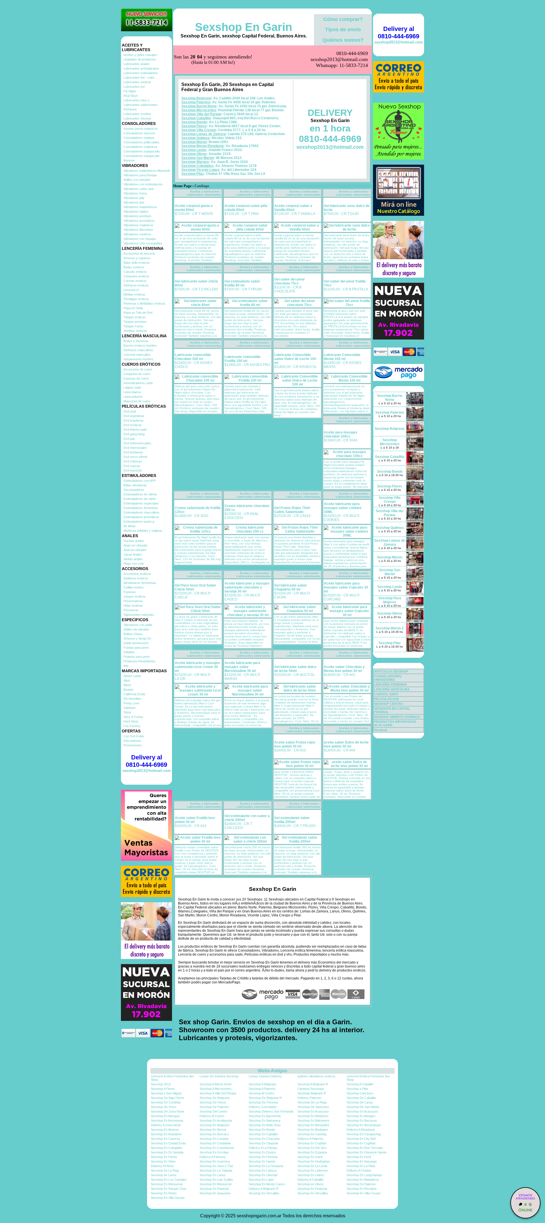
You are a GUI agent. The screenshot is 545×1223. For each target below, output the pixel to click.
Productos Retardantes (139, 661)
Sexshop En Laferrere (312, 1170)
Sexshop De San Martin (363, 1107)
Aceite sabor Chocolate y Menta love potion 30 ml (344, 669)
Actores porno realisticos (140, 128)
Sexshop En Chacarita (264, 1138)
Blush (127, 685)
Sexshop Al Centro (261, 1093)
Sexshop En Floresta (263, 1157)
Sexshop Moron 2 (390, 628)
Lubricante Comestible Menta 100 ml (342, 357)
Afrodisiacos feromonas (139, 583)
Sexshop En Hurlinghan (313, 1161)
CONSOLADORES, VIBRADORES (388, 678)
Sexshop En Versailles (264, 1193)
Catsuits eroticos (135, 271)
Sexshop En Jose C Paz (216, 1166)
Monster (129, 160)
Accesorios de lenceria (139, 253)
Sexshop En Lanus (213, 1175)
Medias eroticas (134, 294)
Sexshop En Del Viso (311, 1147)
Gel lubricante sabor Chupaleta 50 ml (290, 587)
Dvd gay (129, 438)
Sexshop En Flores (164, 1157)
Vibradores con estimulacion (142, 184)
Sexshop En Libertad (263, 1175)
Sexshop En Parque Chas (168, 1188)
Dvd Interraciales (135, 447)
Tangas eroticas (134, 317)
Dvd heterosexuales (137, 443)
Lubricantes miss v (136, 100)
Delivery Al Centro (212, 1116)
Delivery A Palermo (310, 1138)
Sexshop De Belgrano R (265, 1098)
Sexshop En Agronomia (265, 1116)
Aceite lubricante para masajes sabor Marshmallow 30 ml (242, 667)
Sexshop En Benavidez (313, 1125)
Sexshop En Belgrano (214, 1125)
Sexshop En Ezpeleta (312, 1152)
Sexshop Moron (194, 142)
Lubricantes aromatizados (141, 68)
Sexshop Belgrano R (311, 1093)
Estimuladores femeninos (140, 508)
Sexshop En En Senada (167, 1152)
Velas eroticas (133, 605)
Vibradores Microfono (138, 229)
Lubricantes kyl (133, 86)
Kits (126, 665)
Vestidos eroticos (135, 330)
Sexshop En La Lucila (312, 1166)
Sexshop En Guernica (215, 1161)
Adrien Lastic (132, 676)
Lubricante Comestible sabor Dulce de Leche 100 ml (295, 359)
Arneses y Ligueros (136, 258)
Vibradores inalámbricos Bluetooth (146, 170)
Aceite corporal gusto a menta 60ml (194, 208)
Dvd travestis (132, 470)
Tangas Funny (133, 326)
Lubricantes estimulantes (140, 73)
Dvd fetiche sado (135, 429)
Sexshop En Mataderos (363, 1179)
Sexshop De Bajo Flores (167, 1098)
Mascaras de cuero (136, 401)
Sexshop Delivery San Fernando (271, 1111)
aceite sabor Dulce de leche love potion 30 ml (346, 744)
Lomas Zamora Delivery (265, 1076)
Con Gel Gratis (133, 736)
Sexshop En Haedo (262, 1161)
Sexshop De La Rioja (311, 1102)
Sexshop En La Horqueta (266, 1166)
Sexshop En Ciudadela (215, 1143)
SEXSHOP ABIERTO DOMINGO (397, 717)
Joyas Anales (132, 554)
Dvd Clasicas (132, 461)
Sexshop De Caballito (361, 1098)
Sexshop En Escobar (214, 1152)
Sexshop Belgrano (196, 98)
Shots (127, 712)
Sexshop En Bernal (213, 1129)
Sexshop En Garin (243, 27)
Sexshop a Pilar (357, 1088)
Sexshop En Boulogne (312, 1129)
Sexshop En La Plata (361, 1166)
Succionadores (133, 489)
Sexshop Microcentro (198, 110)
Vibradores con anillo (137, 625)
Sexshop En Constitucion (217, 1147)
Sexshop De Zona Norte (167, 1111)
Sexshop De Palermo (214, 1107)
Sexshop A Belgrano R (312, 1084)
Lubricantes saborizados (140, 104)
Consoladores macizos (139, 133)
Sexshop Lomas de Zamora (203, 134)
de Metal (129, 526)
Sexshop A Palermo (262, 1088)
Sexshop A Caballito (360, 1084)
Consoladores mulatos (138, 137)
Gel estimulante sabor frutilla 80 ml (242, 283)
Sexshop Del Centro (213, 1111)
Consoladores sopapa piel (141, 156)
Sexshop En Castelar (214, 1138)
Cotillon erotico (133, 587)
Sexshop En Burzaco (214, 1134)
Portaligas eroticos (136, 299)
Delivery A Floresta (212, 1157)
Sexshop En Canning (311, 1134)
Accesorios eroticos (137, 573)
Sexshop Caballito (196, 118)
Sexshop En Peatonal (312, 1188)
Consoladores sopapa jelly (141, 151)
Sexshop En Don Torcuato (365, 1147)
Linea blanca (132, 392)
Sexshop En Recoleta (361, 1188)
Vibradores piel (133, 202)
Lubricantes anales (136, 64)
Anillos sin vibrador (136, 629)
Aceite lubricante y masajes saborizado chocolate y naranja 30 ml (247, 587)
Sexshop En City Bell (361, 1138)
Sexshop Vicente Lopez (200, 170)
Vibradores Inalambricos (140, 207)
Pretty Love (131, 703)
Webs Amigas (272, 1070)
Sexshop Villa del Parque (201, 114)
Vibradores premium (137, 216)
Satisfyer (129, 707)
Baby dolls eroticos (136, 262)
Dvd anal (129, 411)
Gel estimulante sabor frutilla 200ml (292, 820)
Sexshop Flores (194, 126)
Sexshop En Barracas (362, 1120)
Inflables (129, 652)
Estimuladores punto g (138, 521)
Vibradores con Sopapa (139, 238)
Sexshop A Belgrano (262, 1084)
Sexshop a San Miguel (166, 1093)
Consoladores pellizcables (141, 142)
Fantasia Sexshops (310, 1088)
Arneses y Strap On (137, 638)
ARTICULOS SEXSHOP (391, 671)
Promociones (132, 745)
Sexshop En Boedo (262, 1129)
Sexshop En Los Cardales (169, 1179)
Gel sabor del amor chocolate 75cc (289, 281)
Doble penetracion (135, 643)
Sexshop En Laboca (262, 1170)
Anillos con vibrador (136, 179)
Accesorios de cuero (137, 369)
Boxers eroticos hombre (140, 345)
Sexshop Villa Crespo (198, 130)
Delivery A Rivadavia (361, 1129)
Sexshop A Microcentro (215, 1088)
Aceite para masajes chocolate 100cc (340, 434)
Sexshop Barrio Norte (199, 106)
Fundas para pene (136, 647)
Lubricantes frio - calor (138, 77)
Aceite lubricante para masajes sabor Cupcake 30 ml (346, 587)
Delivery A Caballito (310, 1179)
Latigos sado (132, 387)
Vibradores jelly (133, 198)
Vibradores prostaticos (139, 220)
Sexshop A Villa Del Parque (218, 1093)
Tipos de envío (343, 29)
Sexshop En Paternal (214, 1188)
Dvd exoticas (132, 425)
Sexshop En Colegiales (167, 1147)
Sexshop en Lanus (164, 1175)
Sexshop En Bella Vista (264, 1125)
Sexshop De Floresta (263, 1102)
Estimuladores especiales (141, 503)
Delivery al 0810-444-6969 (146, 761)
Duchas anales (133, 541)
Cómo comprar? (343, 19)
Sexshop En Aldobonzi (312, 1116)
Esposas (129, 592)
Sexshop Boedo (194, 122)
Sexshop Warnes (195, 162)
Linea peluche (132, 396)
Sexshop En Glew (163, 1161)
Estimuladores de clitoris (140, 494)
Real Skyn (130, 95)
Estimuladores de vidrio (139, 498)
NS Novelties (132, 698)
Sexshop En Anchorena (167, 1120)
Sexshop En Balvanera (264, 1120)
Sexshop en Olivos (310, 1184)
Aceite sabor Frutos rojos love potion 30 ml (294, 744)
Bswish (128, 689)
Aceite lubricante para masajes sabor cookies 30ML (343, 508)
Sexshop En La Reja (165, 1170)
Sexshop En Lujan (261, 1179)
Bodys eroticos (133, 267)
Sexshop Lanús (193, 150)
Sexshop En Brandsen (166, 1134)
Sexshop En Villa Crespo (364, 1193)
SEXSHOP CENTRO (388, 703)
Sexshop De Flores (213, 1102)
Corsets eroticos (134, 280)
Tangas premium (134, 321)
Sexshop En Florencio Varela (366, 1152)
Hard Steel (130, 721)
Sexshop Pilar (192, 174)
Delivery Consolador (263, 1107)
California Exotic (134, 694)
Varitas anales (133, 559)
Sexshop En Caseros (165, 1138)
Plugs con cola (133, 563)
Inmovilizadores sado (138, 383)
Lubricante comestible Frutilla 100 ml (243, 359)
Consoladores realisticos (140, 146)
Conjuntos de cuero (136, 374)
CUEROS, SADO (386, 694)
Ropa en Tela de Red (137, 312)
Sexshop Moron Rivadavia (202, 146)
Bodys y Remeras (135, 341)
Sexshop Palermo (195, 102)
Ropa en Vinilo (133, 308)
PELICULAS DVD (386, 699)
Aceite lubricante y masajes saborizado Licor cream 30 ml (197, 667)
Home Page (182, 186)
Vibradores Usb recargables (142, 243)
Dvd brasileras (133, 420)
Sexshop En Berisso (165, 1129)
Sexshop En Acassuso (313, 1111)
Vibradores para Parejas (140, 175)
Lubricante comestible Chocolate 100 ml (193, 357)
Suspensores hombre (138, 359)
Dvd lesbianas (133, 452)
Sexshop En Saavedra (215, 1193)
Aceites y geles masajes (140, 54)
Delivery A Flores (162, 1166)
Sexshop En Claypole (263, 1143)
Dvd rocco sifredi (135, 456)
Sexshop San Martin (197, 158)
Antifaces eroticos (135, 578)
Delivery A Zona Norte (166, 1125)
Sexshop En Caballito (263, 1134)
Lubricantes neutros (137, 82)
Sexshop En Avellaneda (216, 1120)
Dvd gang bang (133, 434)
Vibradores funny (135, 193)
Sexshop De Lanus (360, 1102)
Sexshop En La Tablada (216, 1170)
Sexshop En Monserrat (167, 1184)
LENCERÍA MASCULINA (392, 689)
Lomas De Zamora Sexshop (219, 1076)
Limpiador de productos (139, 59)
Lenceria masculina (136, 354)
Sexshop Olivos (194, 154)
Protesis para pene (136, 656)
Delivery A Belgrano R (263, 1188)
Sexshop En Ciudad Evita (168, 1143)
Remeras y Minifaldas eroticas (144, 303)
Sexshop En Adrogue (165, 1116)
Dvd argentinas (133, 416)
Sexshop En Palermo (361, 1184)
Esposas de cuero (136, 378)
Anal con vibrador (135, 545)
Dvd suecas (131, 466)
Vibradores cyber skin (138, 188)
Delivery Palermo (309, 1098)
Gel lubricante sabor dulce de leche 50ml (295, 669)
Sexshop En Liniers (310, 1175)
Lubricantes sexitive (137, 114)
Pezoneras (131, 610)
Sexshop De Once (163, 1107)
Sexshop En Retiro (164, 1193)
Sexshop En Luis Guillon (216, 1179)
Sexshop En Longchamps (364, 1175)
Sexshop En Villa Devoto (168, 1197)
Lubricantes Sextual (137, 118)
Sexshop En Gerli (359, 1157)
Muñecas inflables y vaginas (142, 530)
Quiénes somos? (343, 40)
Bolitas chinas (132, 634)
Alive (126, 680)
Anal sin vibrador (134, 550)
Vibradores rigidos (135, 211)
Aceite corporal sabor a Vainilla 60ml (293, 208)
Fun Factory (132, 726)
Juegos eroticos (134, 596)
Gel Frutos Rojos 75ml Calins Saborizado (292, 510)
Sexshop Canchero (360, 1093)
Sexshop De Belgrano (215, 1098)
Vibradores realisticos (138, 225)
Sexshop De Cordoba (166, 1102)
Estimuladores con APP (139, 480)
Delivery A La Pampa (263, 1147)
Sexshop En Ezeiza (262, 1152)
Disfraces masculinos (138, 350)
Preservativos (133, 601)
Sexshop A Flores (163, 1088)
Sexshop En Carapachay (364, 1134)
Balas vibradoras (135, 485)
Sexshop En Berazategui (364, 1125)
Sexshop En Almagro (361, 1116)
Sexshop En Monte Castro (267, 1184)
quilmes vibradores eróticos (316, 1076)
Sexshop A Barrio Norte (216, 1084)
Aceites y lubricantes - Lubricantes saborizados (204, 193)
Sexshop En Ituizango (362, 1161)
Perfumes (130, 109)
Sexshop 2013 (161, 1084)
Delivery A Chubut (359, 1170)
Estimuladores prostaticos (141, 517)
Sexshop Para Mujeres (389, 600)
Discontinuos (132, 740)
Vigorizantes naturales (138, 614)
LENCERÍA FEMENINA (390, 684)
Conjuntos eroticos (136, 276)
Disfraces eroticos (136, 285)
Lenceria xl (131, 290)
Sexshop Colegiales (197, 166)
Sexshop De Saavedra (313, 1107)
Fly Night (129, 91)
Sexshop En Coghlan (311, 1143)
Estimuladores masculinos (141, 512)
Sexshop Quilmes (195, 138)
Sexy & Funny (133, 717)
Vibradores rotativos (137, 234)
